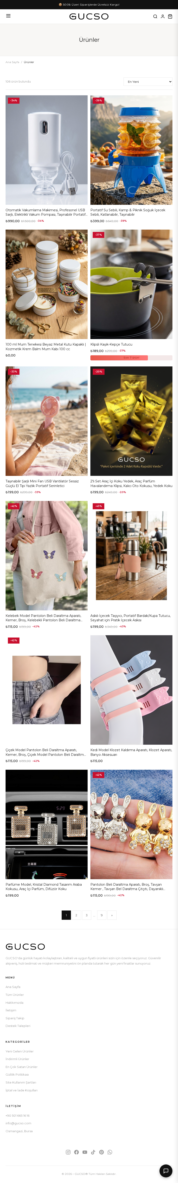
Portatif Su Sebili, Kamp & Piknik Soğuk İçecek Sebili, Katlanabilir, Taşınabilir (127, 212)
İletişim (11, 1010)
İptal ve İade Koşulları (22, 1090)
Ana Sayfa (12, 62)
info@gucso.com (18, 1123)
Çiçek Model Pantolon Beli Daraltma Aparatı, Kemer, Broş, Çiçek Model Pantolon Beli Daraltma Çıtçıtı (46, 754)
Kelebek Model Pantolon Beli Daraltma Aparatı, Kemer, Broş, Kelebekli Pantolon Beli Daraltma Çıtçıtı (43, 620)
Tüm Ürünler (15, 995)
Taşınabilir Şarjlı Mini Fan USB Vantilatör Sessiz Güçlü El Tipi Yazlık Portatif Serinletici (42, 483)
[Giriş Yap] (162, 16)
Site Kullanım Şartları (21, 1082)
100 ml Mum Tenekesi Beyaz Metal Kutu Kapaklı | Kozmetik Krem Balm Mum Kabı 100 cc (46, 346)
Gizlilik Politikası (17, 1074)
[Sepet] (170, 16)
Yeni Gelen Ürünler (20, 1051)
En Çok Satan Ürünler (22, 1067)
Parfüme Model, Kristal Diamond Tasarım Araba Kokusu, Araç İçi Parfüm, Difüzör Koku (44, 886)
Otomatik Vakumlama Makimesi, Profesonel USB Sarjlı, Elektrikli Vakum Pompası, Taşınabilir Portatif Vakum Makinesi (46, 214)
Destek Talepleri (18, 1026)
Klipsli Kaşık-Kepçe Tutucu (111, 344)
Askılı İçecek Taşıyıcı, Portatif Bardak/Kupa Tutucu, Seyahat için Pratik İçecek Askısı (130, 618)
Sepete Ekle (47, 199)
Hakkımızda (14, 1002)
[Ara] (155, 16)
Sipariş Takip (15, 1018)
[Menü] (8, 16)
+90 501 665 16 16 (17, 1115)
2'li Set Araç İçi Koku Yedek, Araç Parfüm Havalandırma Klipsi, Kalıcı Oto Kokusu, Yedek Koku (131, 483)
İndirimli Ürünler (17, 1059)
